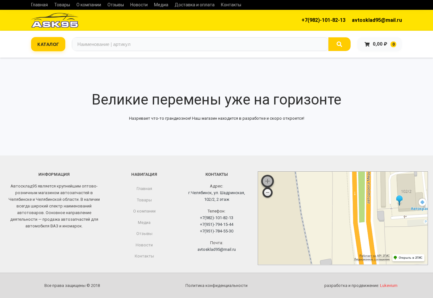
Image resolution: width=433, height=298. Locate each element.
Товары (62, 4)
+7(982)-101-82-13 (323, 20)
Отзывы (115, 4)
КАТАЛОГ (48, 44)
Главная (39, 4)
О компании (88, 4)
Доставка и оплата (195, 4)
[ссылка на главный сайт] (55, 20)
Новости (139, 4)
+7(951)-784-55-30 (216, 231)
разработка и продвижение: (360, 285)
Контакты (231, 4)
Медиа (161, 4)
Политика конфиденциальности (216, 285)
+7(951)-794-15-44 (216, 224)
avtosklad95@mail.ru (377, 20)
